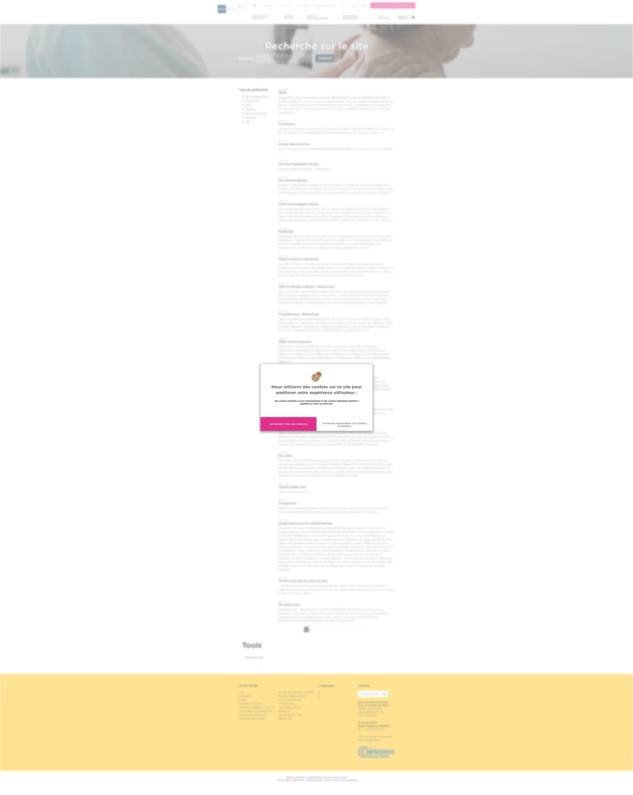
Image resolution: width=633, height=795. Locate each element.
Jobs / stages (303, 5)
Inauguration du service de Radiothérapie (305, 523)
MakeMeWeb (351, 780)
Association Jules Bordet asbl (256, 711)
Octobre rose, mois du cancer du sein (302, 580)
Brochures (284, 711)
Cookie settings (254, 657)
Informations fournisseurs (253, 715)
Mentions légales (314, 780)
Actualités (285, 5)
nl (319, 699)
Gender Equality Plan (290, 715)
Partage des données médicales (296, 692)
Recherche (247, 58)
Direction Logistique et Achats (298, 164)
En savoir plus (316, 410)
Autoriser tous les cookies (288, 424)
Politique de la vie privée (292, 696)
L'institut (268, 5)
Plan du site (285, 718)
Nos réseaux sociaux (290, 707)
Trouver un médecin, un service (256, 707)
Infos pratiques (402, 17)
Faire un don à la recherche (393, 5)
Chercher (325, 58)
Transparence (287, 503)
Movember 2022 (289, 604)
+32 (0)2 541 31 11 (369, 694)
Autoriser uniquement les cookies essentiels (344, 424)
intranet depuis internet (294, 144)
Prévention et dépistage (260, 17)
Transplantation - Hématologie (298, 314)
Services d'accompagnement (318, 17)
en (319, 692)
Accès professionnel (325, 5)
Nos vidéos (285, 455)
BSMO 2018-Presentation (295, 341)
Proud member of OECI (252, 718)
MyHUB (344, 5)
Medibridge (286, 231)
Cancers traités (289, 17)
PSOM (282, 92)
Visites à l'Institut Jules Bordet (298, 259)
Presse (242, 699)
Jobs (241, 692)
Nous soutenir (383, 17)
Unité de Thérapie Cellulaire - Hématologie (306, 286)
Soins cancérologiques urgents (298, 204)
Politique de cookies (289, 699)
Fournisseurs (286, 124)
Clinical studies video (292, 487)
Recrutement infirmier (293, 180)
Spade (337, 780)
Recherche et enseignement (351, 17)
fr (354, 5)
